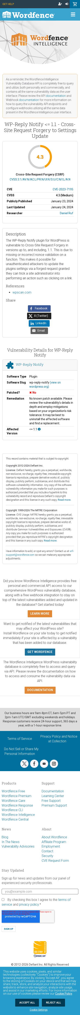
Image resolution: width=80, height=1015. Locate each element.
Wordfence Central (15, 819)
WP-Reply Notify (29, 364)
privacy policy (29, 904)
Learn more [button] (39, 613)
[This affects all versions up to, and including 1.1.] (39, 429)
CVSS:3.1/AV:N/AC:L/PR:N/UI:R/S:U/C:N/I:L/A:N (40, 179)
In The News (10, 842)
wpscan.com (22, 292)
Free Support (51, 801)
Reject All (53, 1002)
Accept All (27, 1002)
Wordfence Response (17, 805)
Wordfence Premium (16, 796)
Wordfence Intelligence (18, 815)
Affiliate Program (54, 842)
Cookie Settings (39, 1009)
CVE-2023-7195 (63, 189)
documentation (56, 95)
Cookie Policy (63, 993)
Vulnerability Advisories (18, 846)
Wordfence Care (13, 801)
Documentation (53, 791)
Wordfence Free (13, 791)
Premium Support (54, 805)
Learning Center (53, 796)
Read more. (64, 499)
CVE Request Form (55, 861)
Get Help (8, 4)
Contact (47, 851)
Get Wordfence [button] (40, 652)
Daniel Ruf (66, 213)
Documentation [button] (40, 690)
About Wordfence (54, 837)
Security (47, 856)
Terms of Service (19, 739)
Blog (5, 837)
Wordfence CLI (12, 810)
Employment (51, 846)
